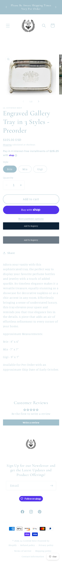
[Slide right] (38, 101)
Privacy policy (46, 545)
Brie (10, 169)
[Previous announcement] (6, 7)
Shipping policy (43, 551)
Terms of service (22, 551)
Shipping (7, 144)
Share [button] (11, 252)
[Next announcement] (56, 7)
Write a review (31, 422)
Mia (25, 169)
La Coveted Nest (28, 540)
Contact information (33, 556)
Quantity (8, 177)
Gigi (40, 169)
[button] (7, 25)
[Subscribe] (51, 485)
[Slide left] (23, 101)
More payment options (31, 218)
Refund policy (27, 545)
